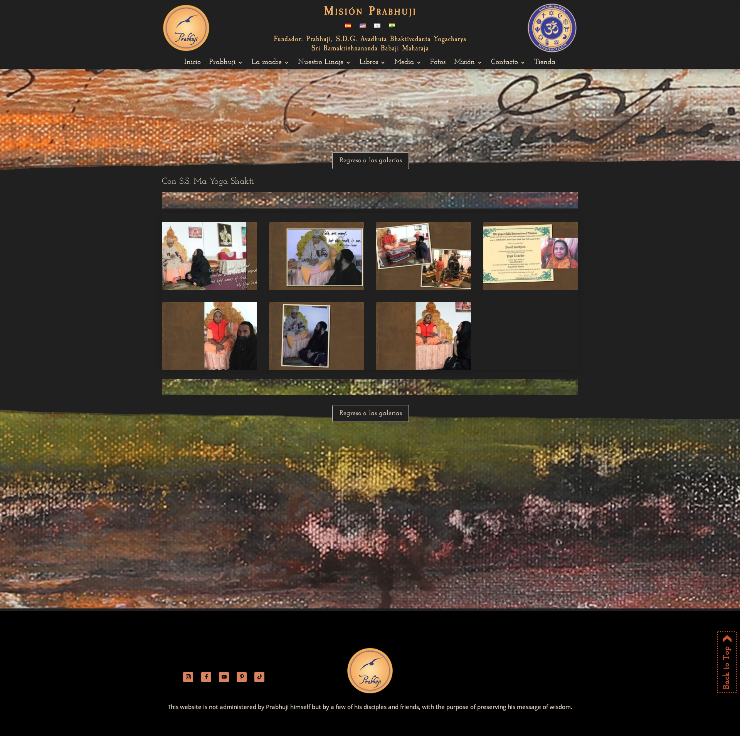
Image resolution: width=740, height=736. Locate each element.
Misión (464, 63)
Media (404, 63)
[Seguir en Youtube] (224, 677)
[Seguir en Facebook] (206, 677)
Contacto (504, 63)
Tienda (544, 63)
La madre (267, 63)
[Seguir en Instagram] (188, 677)
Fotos (438, 63)
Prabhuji (222, 63)
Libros (369, 63)
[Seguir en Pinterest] (242, 677)
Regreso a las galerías (371, 160)
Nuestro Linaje (320, 63)
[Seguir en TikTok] (259, 677)
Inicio (192, 63)
